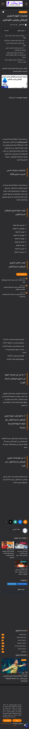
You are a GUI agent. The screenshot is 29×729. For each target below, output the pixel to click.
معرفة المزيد (7, 720)
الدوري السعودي (14, 643)
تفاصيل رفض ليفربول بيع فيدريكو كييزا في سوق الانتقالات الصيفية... (8, 554)
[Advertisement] (14, 122)
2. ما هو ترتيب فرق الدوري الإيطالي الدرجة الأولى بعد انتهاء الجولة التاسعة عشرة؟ (16, 55)
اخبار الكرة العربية (14, 637)
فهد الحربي (21, 24)
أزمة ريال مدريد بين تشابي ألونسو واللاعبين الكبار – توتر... (21, 553)
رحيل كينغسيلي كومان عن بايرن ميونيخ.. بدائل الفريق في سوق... (21, 572)
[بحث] (3, 4)
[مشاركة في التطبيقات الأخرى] (6, 522)
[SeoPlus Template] (27, 724)
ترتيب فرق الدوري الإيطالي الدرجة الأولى (14, 40)
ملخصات (14, 651)
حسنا (17, 720)
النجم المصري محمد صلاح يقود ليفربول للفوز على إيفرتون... (14, 288)
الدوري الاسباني (14, 640)
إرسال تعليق (21, 589)
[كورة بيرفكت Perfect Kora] (14, 4)
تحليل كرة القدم (14, 649)
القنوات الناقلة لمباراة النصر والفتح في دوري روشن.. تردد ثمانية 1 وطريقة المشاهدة (15, 678)
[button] (20, 522)
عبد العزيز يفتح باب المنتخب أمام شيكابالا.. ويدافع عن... (13, 295)
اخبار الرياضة (23, 12)
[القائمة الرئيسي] (26, 4)
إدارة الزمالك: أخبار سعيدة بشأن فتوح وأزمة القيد (13, 281)
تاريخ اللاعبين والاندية (14, 646)
